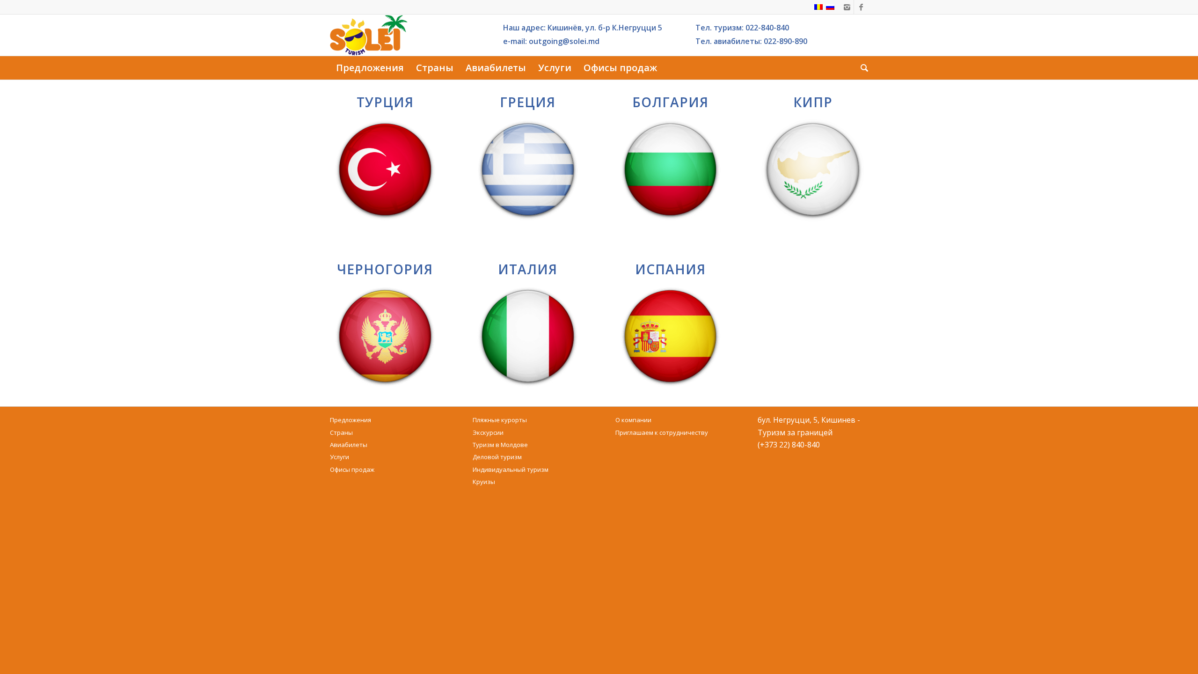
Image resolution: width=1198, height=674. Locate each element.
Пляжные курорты (500, 420)
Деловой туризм (497, 457)
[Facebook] (861, 7)
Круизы (484, 481)
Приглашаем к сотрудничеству (661, 432)
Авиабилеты (348, 444)
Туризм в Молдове (500, 444)
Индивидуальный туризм (510, 469)
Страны (341, 432)
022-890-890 (785, 41)
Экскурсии (488, 432)
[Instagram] (847, 7)
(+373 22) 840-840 (789, 445)
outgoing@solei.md (564, 41)
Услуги (339, 457)
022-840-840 (767, 27)
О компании (633, 420)
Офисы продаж (352, 469)
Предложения (350, 420)
